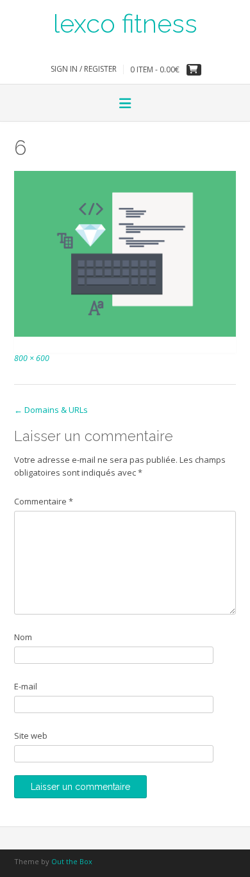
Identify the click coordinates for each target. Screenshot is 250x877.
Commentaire (43, 501)
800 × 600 (31, 358)
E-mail (25, 686)
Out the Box (71, 861)
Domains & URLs (51, 409)
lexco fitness (125, 22)
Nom (23, 637)
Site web (30, 735)
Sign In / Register (84, 68)
